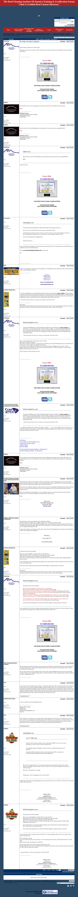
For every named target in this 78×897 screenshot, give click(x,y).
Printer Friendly (70, 37)
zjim (5, 265)
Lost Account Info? (69, 25)
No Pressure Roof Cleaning (47, 89)
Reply (65, 37)
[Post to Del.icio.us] (73, 885)
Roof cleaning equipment (68, 871)
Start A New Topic (58, 37)
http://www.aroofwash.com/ (47, 282)
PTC (5, 682)
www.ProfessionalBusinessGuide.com (32, 250)
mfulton (6, 102)
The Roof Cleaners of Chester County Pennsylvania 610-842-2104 (11, 480)
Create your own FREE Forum (33, 891)
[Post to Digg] (71, 885)
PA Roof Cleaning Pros (9, 289)
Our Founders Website (9, 34)
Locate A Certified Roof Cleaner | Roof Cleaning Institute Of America (33, 34)
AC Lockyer (7, 218)
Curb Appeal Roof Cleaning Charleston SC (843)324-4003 (11, 405)
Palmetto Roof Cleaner (9, 698)
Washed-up (6, 41)
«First (44, 870)
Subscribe (72, 881)
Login (72, 21)
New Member (70, 24)
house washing (60, 293)
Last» (53, 870)
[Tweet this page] (68, 885)
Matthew (6, 728)
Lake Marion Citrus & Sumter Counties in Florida (47, 85)
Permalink (62, 41)
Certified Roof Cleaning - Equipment (62, 34)
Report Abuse (38, 893)
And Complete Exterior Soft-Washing (47, 90)
